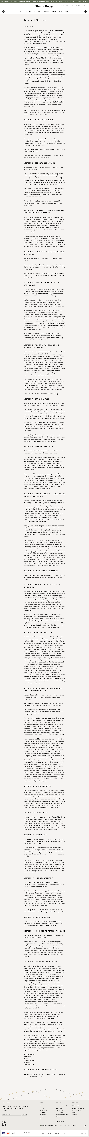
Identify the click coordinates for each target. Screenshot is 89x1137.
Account (74, 1125)
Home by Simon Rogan (63, 1106)
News (60, 11)
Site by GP (84, 1133)
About (22, 11)
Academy (54, 11)
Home (42, 1106)
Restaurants (30, 11)
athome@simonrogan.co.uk (49, 1125)
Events (67, 11)
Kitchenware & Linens (62, 1114)
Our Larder (59, 1112)
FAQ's (74, 1112)
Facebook (56, 1133)
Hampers (59, 1119)
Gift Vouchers (60, 1110)
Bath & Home (60, 1121)
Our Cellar (59, 1108)
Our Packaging (76, 1110)
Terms (49, 1133)
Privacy (42, 1133)
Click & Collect (76, 1106)
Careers (46, 11)
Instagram (65, 1133)
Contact (74, 1114)
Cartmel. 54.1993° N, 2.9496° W (77, 6)
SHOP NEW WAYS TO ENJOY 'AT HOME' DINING (41, 1)
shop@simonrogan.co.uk (54, 1031)
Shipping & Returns (78, 1108)
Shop (39, 11)
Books (58, 1117)
